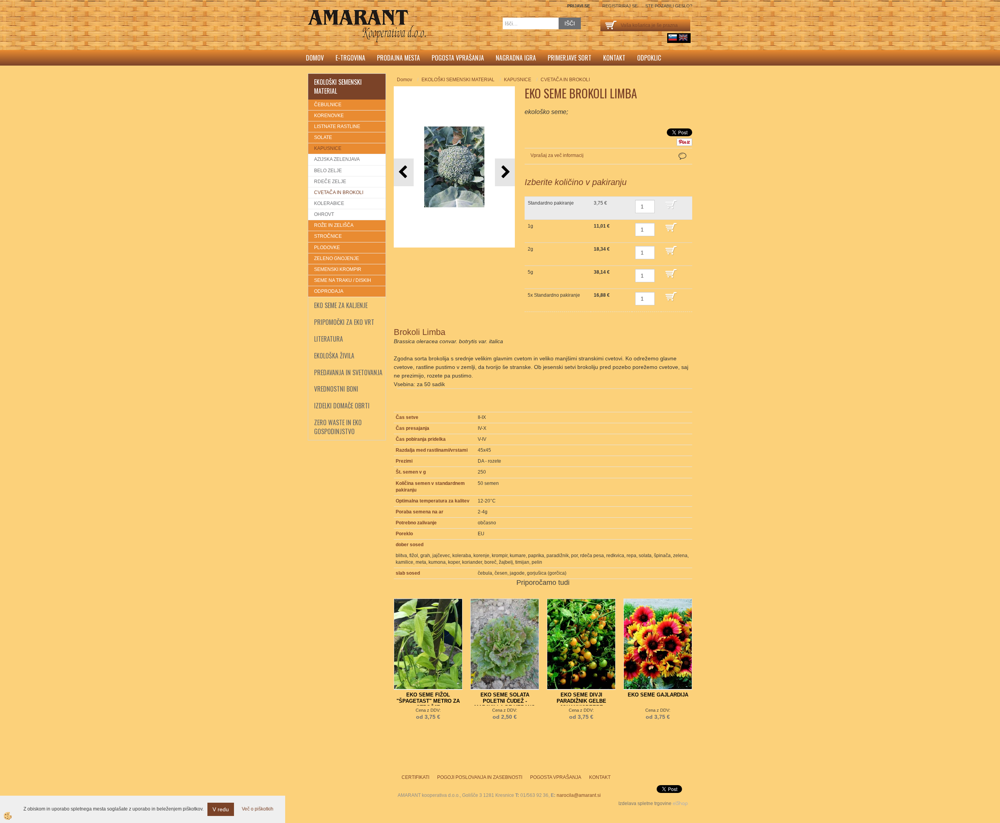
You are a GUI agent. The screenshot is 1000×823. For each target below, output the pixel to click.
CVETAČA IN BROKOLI (338, 192)
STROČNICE (328, 236)
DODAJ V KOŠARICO (676, 208)
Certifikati (415, 777)
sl (672, 37)
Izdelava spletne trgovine (644, 803)
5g (530, 272)
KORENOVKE (329, 115)
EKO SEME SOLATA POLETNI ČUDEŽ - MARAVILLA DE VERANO (504, 701)
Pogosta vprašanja (458, 57)
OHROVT (324, 214)
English (683, 37)
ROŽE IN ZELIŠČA (334, 225)
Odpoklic (649, 57)
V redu (220, 809)
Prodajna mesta (398, 57)
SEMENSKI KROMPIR (337, 269)
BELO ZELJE (328, 170)
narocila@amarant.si (579, 795)
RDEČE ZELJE (330, 181)
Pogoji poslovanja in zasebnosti (479, 777)
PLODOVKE (327, 247)
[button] (505, 172)
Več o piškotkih (257, 809)
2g (530, 249)
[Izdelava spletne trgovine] (680, 803)
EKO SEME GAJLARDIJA (658, 695)
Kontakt (614, 57)
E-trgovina (350, 57)
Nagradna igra (516, 57)
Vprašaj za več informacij (557, 155)
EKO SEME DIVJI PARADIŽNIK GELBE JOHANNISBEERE (581, 701)
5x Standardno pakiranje (554, 295)
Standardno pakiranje (551, 203)
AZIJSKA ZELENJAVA (337, 159)
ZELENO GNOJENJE (336, 258)
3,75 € (600, 203)
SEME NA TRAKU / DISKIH (342, 280)
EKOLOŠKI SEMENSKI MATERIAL (458, 79)
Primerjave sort (569, 57)
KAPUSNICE (327, 148)
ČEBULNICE (327, 104)
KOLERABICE (329, 203)
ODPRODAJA (328, 291)
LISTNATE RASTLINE (337, 126)
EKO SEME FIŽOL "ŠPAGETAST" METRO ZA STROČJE (428, 701)
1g (530, 226)
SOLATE (323, 137)
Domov (315, 57)
